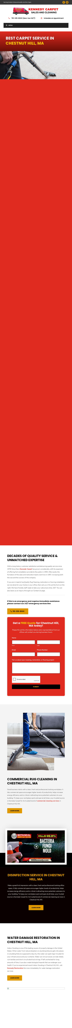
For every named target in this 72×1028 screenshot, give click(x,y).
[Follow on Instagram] (67, 2)
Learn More (14, 811)
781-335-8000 (18, 611)
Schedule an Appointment (54, 18)
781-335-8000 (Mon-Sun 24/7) (23, 18)
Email (14, 650)
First (13, 645)
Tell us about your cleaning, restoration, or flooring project (33, 660)
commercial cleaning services (48, 801)
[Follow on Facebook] (63, 2)
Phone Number (43, 650)
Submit (36, 687)
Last (38, 645)
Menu (10, 25)
